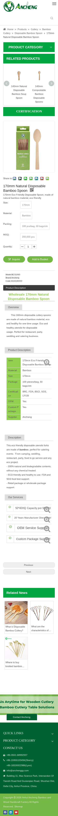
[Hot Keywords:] (52, 18)
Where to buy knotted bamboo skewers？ (13, 664)
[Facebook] (5, 812)
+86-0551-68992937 (16, 755)
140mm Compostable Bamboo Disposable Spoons (39, 94)
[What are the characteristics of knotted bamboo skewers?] (41, 612)
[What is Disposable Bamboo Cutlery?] (16, 612)
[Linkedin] (11, 812)
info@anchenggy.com (18, 770)
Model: (9, 274)
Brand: (8, 278)
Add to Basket (40, 259)
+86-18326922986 (15, 765)
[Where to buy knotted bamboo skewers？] (16, 648)
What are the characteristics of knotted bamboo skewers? (39, 628)
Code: (8, 281)
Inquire (16, 259)
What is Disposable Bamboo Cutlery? (15, 628)
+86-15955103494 (15, 760)
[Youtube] (16, 812)
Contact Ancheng (22, 717)
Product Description (16, 288)
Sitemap (18, 806)
